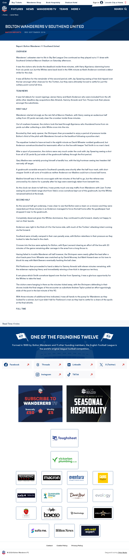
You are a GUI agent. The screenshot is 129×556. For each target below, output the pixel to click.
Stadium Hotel (71, 2)
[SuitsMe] (39, 531)
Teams (63, 9)
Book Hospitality (53, 2)
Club (5, 2)
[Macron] (52, 478)
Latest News (14, 15)
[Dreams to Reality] (103, 513)
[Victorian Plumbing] (64, 460)
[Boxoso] (52, 513)
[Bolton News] (64, 530)
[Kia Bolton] (26, 495)
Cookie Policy (62, 546)
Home (5, 15)
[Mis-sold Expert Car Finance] (90, 530)
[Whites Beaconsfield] (26, 513)
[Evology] (103, 495)
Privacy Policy (77, 546)
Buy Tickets (17, 2)
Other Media (122, 552)
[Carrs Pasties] (103, 478)
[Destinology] (77, 513)
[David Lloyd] (77, 495)
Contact (49, 546)
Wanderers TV (46, 9)
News (30, 9)
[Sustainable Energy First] (52, 495)
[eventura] (77, 478)
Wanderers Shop (34, 2)
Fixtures (17, 9)
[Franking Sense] (26, 478)
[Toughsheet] (64, 438)
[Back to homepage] (4, 9)
